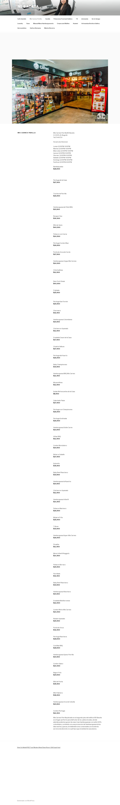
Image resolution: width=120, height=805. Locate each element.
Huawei (75, 23)
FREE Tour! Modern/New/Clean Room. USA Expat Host (43, 747)
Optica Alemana (35, 28)
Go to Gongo (96, 19)
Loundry (20, 23)
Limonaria (84, 19)
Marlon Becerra (49, 28)
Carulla (47, 19)
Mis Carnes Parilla (36, 19)
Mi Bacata (28, 6)
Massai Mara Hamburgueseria (43, 23)
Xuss (28, 23)
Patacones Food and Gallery (63, 19)
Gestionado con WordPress (25, 800)
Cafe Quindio (21, 19)
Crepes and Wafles (63, 23)
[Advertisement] (60, 45)
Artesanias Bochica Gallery (90, 23)
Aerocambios (21, 28)
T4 (77, 19)
